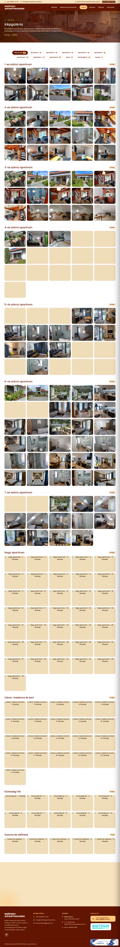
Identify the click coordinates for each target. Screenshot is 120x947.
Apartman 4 (83, 53)
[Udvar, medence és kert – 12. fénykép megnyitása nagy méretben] (37, 743)
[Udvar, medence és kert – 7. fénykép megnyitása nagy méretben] (37, 726)
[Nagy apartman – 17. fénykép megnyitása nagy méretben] (37, 615)
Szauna (98, 57)
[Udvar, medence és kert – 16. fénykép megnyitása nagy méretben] (15, 760)
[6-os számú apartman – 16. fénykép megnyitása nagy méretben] (15, 444)
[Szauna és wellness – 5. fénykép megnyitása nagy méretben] (105, 846)
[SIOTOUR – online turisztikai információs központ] (100, 926)
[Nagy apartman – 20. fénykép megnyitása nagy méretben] (105, 615)
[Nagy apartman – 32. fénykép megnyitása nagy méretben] (37, 666)
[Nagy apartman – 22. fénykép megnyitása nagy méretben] (37, 632)
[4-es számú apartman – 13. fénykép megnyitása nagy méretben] (60, 273)
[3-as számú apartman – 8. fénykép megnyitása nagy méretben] (60, 196)
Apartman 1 (36, 53)
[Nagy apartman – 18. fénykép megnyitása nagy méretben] (60, 615)
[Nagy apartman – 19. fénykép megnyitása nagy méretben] (82, 615)
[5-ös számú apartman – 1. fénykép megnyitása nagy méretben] (15, 316)
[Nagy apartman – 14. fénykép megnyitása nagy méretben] (82, 598)
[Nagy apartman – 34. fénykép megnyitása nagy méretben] (82, 666)
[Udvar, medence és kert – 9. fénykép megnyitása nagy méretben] (82, 726)
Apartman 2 (51, 53)
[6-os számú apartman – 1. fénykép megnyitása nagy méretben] (15, 393)
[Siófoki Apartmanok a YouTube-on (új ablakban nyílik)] (6, 935)
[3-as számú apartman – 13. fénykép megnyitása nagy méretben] (60, 213)
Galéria (83, 7)
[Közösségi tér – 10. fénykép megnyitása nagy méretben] (105, 820)
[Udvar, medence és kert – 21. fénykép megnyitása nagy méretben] (15, 777)
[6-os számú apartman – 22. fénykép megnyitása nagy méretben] (37, 461)
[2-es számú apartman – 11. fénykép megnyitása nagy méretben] (15, 153)
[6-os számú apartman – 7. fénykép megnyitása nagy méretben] (37, 410)
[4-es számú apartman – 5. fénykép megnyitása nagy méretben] (105, 239)
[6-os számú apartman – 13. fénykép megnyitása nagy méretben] (60, 427)
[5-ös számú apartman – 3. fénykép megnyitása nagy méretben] (60, 316)
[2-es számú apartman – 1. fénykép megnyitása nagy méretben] (15, 119)
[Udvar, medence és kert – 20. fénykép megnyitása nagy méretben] (105, 760)
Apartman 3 (67, 53)
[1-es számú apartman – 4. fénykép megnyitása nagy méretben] (82, 76)
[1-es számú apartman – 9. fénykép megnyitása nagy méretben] (82, 93)
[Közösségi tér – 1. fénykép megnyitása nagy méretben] (15, 803)
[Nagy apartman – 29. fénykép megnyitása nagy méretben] (82, 649)
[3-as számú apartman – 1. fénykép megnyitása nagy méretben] (15, 179)
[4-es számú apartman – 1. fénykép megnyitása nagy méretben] (15, 239)
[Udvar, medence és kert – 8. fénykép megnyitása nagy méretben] (60, 726)
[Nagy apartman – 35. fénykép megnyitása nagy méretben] (105, 666)
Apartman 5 (99, 53)
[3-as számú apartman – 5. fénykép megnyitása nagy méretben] (105, 179)
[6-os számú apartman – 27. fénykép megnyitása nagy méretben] (37, 478)
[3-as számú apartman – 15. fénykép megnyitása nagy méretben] (105, 213)
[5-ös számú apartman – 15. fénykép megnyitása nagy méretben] (105, 350)
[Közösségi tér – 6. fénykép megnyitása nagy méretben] (15, 820)
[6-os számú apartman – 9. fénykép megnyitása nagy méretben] (82, 410)
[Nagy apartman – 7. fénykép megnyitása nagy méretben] (37, 581)
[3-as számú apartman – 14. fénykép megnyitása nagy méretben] (82, 213)
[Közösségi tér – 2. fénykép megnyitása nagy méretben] (37, 803)
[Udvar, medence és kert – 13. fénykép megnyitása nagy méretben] (60, 743)
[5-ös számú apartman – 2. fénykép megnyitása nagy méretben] (37, 316)
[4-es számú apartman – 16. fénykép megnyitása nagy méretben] (15, 290)
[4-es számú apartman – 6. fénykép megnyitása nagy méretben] (15, 256)
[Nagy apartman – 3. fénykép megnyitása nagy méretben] (60, 564)
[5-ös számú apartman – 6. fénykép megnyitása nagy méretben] (15, 333)
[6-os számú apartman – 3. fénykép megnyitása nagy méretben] (60, 393)
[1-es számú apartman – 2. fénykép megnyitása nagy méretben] (37, 76)
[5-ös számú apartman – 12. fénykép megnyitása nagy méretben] (37, 350)
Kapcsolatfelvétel (94, 897)
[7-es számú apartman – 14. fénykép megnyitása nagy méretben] (82, 538)
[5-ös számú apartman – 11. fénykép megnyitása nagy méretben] (15, 350)
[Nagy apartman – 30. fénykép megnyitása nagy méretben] (105, 649)
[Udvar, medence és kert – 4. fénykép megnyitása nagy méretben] (82, 709)
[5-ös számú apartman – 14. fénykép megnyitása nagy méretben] (82, 350)
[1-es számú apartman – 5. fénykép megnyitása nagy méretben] (105, 76)
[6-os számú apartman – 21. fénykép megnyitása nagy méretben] (15, 461)
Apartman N (55, 57)
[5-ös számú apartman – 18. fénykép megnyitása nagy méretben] (60, 367)
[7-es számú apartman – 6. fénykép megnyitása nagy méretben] (15, 521)
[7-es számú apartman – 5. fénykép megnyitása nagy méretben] (105, 504)
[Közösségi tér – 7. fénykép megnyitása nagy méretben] (37, 820)
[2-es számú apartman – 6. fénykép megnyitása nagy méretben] (15, 136)
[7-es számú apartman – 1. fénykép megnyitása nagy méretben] (15, 504)
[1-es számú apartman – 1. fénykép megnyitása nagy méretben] (15, 76)
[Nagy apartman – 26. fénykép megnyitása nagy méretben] (15, 649)
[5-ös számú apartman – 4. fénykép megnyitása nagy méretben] (82, 316)
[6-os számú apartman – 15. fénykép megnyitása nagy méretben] (105, 427)
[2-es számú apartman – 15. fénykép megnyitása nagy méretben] (105, 153)
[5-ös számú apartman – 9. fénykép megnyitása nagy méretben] (82, 333)
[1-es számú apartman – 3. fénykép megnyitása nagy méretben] (60, 76)
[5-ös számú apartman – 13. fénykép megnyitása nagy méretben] (60, 350)
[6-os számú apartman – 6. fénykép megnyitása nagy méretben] (15, 410)
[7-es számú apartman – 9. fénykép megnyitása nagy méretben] (82, 521)
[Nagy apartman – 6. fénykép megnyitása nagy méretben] (15, 581)
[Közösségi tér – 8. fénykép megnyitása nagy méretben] (60, 820)
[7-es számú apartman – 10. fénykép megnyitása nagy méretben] (105, 521)
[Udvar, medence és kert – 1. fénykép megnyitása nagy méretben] (15, 709)
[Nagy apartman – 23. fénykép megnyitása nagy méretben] (60, 632)
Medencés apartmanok (68, 7)
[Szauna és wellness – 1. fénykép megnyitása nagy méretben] (15, 846)
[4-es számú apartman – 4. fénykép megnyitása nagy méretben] (82, 239)
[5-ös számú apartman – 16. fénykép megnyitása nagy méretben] (15, 367)
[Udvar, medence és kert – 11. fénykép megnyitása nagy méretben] (15, 743)
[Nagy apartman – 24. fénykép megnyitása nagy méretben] (82, 632)
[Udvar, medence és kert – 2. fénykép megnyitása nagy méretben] (37, 709)
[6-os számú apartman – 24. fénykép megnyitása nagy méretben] (82, 461)
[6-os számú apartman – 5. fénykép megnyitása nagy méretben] (105, 393)
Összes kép (19, 53)
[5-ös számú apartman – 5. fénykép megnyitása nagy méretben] (105, 316)
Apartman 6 (22, 57)
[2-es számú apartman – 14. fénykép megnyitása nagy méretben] (82, 153)
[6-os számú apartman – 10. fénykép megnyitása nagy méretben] (105, 410)
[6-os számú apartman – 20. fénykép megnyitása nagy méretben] (105, 444)
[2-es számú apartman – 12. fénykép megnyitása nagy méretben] (37, 153)
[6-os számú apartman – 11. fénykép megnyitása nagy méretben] (15, 427)
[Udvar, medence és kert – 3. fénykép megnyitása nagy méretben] (60, 709)
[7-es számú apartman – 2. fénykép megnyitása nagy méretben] (37, 504)
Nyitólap (54, 7)
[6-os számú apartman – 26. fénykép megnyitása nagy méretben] (15, 478)
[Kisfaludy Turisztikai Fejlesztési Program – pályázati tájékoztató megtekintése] (104, 942)
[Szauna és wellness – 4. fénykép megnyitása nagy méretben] (82, 846)
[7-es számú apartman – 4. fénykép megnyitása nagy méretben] (82, 504)
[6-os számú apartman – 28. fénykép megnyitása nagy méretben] (60, 478)
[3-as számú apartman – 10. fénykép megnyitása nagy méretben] (105, 196)
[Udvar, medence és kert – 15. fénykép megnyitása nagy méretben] (105, 743)
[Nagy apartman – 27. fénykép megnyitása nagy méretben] (37, 649)
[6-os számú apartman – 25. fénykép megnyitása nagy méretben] (105, 461)
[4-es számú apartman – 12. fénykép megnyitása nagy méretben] (37, 273)
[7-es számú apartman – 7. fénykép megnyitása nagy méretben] (37, 521)
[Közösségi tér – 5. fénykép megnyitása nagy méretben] (105, 803)
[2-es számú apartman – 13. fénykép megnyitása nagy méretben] (60, 153)
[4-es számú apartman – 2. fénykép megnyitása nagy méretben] (37, 239)
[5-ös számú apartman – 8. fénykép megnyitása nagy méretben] (60, 333)
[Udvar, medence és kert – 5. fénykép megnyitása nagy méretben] (105, 709)
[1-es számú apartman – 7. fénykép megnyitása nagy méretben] (37, 93)
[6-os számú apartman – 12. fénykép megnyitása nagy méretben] (37, 427)
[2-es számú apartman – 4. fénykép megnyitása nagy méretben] (82, 119)
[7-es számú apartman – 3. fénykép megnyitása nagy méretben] (60, 504)
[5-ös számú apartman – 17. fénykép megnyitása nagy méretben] (37, 367)
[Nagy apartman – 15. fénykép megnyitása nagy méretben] (105, 598)
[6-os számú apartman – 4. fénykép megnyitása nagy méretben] (82, 393)
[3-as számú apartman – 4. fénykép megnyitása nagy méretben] (82, 179)
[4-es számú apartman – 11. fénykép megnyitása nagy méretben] (15, 273)
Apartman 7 (38, 57)
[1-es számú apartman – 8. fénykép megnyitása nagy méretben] (60, 93)
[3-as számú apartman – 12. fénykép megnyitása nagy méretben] (37, 213)
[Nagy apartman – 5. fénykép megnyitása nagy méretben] (105, 564)
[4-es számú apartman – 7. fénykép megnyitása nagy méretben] (37, 256)
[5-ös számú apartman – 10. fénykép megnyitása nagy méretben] (105, 333)
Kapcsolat (110, 7)
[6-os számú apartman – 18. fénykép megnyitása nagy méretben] (60, 444)
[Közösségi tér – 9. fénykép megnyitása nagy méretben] (82, 820)
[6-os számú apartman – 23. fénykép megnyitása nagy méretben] (60, 461)
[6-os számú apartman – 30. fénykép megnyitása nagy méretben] (105, 478)
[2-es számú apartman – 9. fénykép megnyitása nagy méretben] (82, 136)
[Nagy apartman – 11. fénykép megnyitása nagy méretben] (15, 598)
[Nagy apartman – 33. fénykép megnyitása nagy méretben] (60, 666)
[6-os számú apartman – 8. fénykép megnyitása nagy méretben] (60, 410)
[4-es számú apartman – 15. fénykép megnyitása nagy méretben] (105, 273)
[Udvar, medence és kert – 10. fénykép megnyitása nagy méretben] (105, 726)
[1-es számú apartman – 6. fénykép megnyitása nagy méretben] (15, 93)
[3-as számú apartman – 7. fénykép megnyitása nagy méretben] (37, 196)
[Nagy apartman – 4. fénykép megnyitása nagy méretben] (82, 564)
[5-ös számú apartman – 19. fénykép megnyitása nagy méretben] (82, 367)
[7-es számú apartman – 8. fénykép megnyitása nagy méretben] (60, 521)
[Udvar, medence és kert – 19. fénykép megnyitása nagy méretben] (82, 760)
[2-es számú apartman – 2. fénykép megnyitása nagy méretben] (37, 119)
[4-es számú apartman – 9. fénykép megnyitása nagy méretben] (82, 256)
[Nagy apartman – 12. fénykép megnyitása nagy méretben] (37, 598)
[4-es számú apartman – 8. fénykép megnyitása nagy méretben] (60, 256)
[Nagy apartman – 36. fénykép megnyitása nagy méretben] (15, 683)
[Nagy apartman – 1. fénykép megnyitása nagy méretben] (15, 564)
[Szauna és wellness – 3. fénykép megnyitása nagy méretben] (60, 846)
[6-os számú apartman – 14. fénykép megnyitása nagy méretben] (82, 427)
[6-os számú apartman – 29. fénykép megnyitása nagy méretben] (82, 478)
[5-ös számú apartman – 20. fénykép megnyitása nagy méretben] (105, 367)
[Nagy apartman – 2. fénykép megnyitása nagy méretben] (37, 564)
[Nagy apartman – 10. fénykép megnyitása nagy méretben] (105, 581)
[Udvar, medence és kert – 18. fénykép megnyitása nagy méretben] (60, 760)
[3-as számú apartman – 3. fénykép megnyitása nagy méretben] (60, 179)
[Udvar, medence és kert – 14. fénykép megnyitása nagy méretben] (82, 743)
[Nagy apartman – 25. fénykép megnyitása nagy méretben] (105, 632)
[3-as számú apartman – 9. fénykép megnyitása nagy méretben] (82, 196)
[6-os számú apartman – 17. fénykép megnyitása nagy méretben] (37, 444)
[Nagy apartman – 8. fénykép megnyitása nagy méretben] (60, 581)
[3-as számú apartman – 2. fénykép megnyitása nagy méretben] (37, 179)
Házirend (92, 7)
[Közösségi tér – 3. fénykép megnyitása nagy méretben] (60, 803)
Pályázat (101, 7)
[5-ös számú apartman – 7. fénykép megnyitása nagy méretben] (37, 333)
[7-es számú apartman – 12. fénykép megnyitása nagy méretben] (37, 538)
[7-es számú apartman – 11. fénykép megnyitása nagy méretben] (15, 538)
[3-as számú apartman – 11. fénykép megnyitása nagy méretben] (15, 213)
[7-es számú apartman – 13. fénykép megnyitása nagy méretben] (60, 538)
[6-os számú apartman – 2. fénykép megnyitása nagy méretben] (37, 393)
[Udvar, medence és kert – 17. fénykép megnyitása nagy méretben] (37, 760)
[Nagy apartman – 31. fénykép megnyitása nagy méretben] (15, 666)
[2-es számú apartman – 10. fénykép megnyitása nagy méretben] (105, 136)
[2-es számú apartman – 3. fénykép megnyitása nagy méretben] (60, 119)
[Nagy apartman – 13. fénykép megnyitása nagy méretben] (60, 598)
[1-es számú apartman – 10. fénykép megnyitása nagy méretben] (105, 93)
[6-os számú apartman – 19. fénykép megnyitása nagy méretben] (82, 444)
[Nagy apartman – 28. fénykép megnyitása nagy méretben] (60, 649)
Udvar (69, 57)
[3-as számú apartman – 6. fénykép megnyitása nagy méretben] (15, 196)
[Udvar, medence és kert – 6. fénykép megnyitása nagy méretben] (15, 726)
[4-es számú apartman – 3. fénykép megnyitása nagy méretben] (60, 239)
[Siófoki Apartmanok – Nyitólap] (14, 7)
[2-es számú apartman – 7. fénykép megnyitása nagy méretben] (37, 136)
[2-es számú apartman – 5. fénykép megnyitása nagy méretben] (105, 119)
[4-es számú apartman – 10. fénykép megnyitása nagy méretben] (105, 256)
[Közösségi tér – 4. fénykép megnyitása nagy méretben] (82, 803)
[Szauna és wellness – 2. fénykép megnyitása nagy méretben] (37, 846)
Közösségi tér (84, 57)
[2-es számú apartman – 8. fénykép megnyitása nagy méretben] (60, 136)
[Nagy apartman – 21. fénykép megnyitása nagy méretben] (15, 632)
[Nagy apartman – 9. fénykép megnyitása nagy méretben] (82, 581)
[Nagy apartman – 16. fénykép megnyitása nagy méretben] (15, 615)
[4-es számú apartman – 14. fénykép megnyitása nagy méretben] (82, 273)
